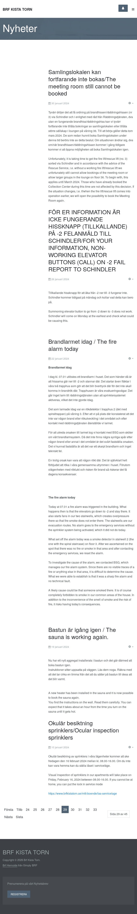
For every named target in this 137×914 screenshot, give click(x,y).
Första (8, 809)
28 (57, 809)
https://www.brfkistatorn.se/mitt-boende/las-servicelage (82, 793)
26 (42, 809)
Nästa (8, 816)
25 (35, 809)
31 (80, 809)
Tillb (19, 809)
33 (95, 809)
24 (27, 809)
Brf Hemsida (10, 865)
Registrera (19, 894)
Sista (19, 816)
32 (87, 809)
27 (50, 809)
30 (72, 809)
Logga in (123, 8)
